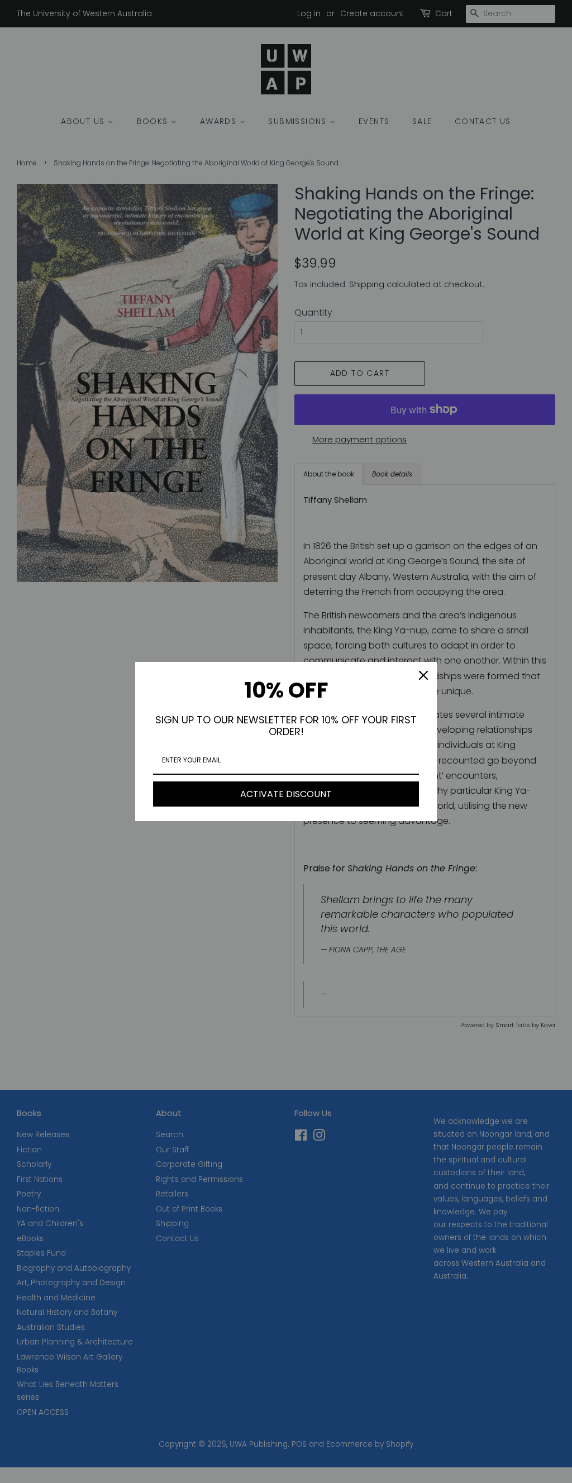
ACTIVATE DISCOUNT (286, 794)
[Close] (423, 675)
